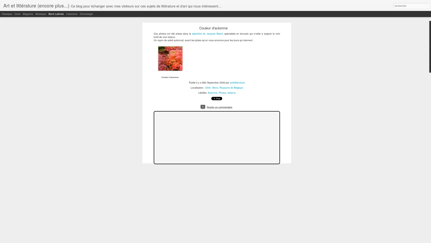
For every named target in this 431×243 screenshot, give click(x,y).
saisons (231, 92)
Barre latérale (56, 14)
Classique (7, 14)
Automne (212, 92)
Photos (222, 92)
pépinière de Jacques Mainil (207, 33)
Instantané (71, 14)
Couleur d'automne (213, 27)
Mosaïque (41, 14)
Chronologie (86, 14)
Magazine (28, 14)
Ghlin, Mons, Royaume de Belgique (224, 87)
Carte (17, 14)
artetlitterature (237, 82)
